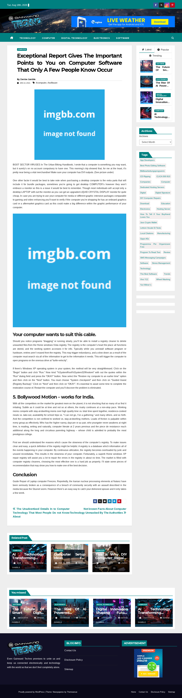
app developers (147, 160)
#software (52, 83)
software (144, 263)
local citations (146, 233)
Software (122, 38)
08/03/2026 (66, 618)
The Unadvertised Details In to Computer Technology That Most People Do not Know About (41, 512)
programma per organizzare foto (155, 245)
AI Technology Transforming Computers (28, 558)
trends (167, 274)
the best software (148, 274)
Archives (143, 136)
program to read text (150, 252)
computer (165, 182)
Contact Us (70, 650)
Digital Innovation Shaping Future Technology (112, 612)
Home (133, 692)
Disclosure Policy (73, 660)
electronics (145, 209)
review (167, 252)
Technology (27, 38)
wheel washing (163, 279)
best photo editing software (152, 165)
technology (145, 268)
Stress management (161, 263)
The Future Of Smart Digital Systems (163, 71)
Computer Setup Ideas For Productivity (69, 558)
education (165, 203)
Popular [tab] (164, 49)
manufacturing (163, 233)
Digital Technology (74, 38)
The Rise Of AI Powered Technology (163, 85)
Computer (48, 38)
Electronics (102, 38)
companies (145, 182)
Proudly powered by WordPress (31, 692)
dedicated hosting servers (152, 187)
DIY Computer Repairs (150, 198)
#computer (41, 83)
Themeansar (72, 692)
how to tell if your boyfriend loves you (155, 215)
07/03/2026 (107, 618)
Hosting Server (163, 209)
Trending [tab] (157, 55)
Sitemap (68, 669)
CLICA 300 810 (163, 176)
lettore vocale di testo (150, 228)
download (144, 203)
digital (143, 193)
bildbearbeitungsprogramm (152, 171)
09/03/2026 (24, 618)
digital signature (162, 193)
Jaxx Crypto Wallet (148, 222)
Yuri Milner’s (145, 285)
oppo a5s (144, 239)
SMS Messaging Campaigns (153, 258)
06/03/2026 (149, 618)
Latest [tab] (148, 49)
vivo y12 (144, 279)
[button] (172, 38)
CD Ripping (145, 176)
